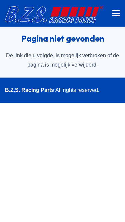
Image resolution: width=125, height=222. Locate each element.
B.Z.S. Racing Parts (29, 90)
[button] (116, 13)
